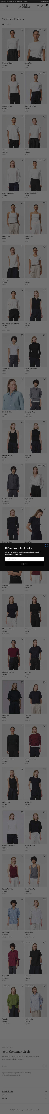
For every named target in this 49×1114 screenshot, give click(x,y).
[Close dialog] (46, 545)
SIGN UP (24, 564)
